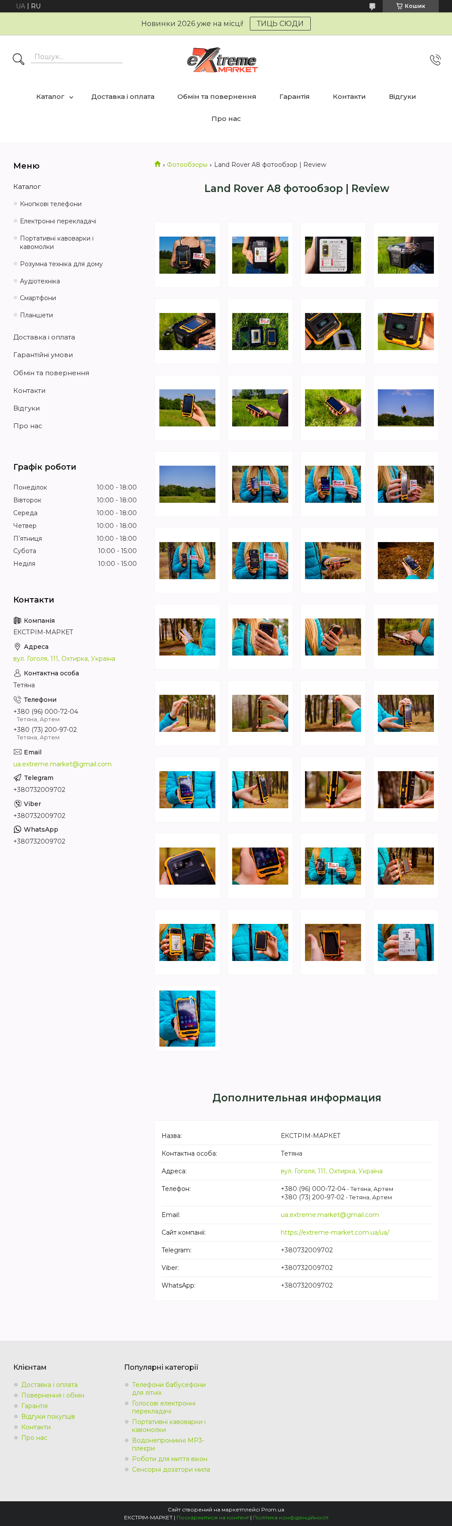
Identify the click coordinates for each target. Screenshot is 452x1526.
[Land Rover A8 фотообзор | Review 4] (406, 255)
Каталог (50, 96)
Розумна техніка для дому (61, 264)
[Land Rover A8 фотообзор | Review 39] (333, 942)
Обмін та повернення (216, 96)
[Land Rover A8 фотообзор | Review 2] (260, 255)
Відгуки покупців (48, 1416)
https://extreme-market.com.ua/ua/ (335, 1232)
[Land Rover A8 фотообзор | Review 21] (187, 637)
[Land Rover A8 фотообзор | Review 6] (260, 331)
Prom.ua (272, 1509)
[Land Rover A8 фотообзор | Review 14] (260, 484)
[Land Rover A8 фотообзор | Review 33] (187, 866)
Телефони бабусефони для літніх (169, 1389)
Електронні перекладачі (58, 221)
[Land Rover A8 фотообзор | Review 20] (406, 560)
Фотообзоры (187, 165)
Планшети (36, 315)
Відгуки (402, 96)
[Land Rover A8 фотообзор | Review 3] (333, 255)
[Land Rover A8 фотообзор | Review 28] (406, 713)
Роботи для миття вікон (169, 1459)
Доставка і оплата (122, 96)
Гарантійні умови (43, 354)
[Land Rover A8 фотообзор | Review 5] (187, 331)
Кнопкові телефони (51, 204)
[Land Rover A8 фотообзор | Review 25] (187, 713)
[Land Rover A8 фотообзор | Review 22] (260, 637)
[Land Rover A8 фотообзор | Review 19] (333, 560)
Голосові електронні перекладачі (164, 1407)
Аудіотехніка (40, 281)
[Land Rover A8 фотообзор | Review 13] (187, 484)
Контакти (349, 96)
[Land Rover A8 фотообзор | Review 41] (187, 1019)
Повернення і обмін (52, 1395)
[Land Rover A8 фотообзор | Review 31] (333, 789)
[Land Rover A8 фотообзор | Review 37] (187, 942)
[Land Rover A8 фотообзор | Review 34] (260, 866)
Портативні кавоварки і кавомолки (57, 242)
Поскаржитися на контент (213, 1517)
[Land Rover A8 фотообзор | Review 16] (406, 484)
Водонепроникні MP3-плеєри (168, 1444)
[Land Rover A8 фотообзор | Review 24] (406, 637)
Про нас (226, 118)
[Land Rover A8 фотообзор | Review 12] (406, 408)
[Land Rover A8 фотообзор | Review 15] (333, 484)
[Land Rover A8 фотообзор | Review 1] (187, 255)
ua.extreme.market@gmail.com (330, 1215)
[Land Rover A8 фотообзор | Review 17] (187, 560)
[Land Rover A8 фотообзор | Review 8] (406, 331)
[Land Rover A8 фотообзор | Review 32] (406, 789)
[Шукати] (18, 60)
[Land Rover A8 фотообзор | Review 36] (406, 866)
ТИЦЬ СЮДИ (280, 23)
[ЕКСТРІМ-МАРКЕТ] (222, 59)
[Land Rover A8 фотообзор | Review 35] (333, 866)
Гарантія (294, 96)
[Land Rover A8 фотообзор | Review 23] (333, 637)
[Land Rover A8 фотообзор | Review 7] (333, 331)
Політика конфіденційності (290, 1517)
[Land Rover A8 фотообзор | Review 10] (260, 408)
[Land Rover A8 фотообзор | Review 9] (187, 408)
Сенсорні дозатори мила (171, 1469)
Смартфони (38, 298)
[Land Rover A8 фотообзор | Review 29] (187, 789)
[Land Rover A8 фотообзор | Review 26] (260, 713)
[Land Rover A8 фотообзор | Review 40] (406, 942)
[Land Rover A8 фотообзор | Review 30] (260, 789)
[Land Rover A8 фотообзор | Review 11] (333, 408)
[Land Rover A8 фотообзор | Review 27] (333, 713)
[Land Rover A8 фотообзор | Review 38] (260, 942)
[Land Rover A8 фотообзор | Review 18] (260, 560)
